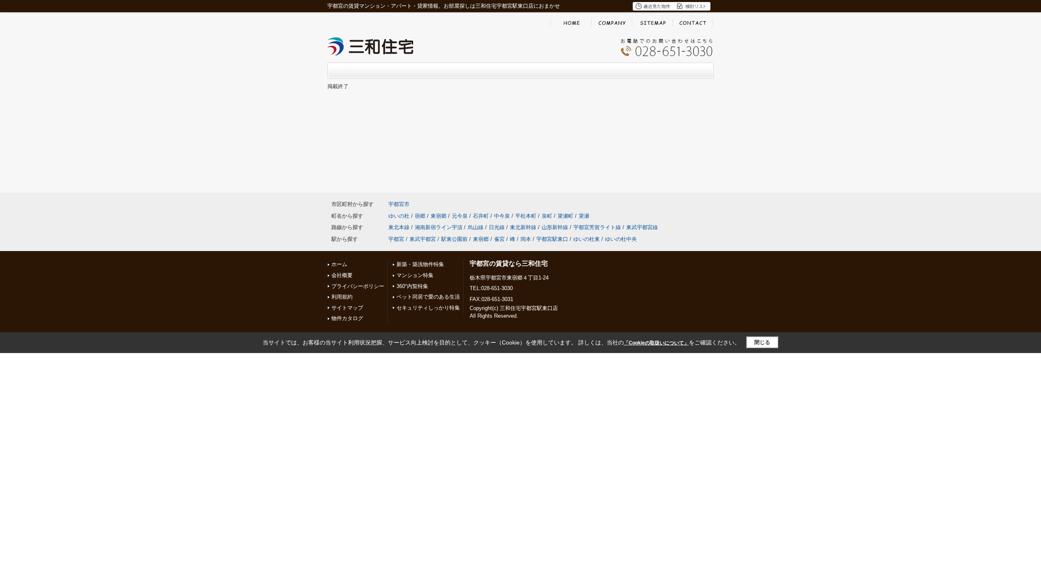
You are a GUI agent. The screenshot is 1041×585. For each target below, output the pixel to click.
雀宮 (499, 239)
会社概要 (342, 275)
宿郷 (420, 216)
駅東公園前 (454, 239)
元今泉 (460, 216)
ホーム (339, 264)
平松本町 (525, 216)
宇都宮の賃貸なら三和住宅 (509, 263)
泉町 (547, 216)
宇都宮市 (398, 204)
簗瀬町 (565, 216)
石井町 (481, 216)
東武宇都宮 (422, 239)
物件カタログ (347, 318)
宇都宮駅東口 (552, 239)
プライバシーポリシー (357, 286)
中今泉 (502, 216)
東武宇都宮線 (642, 227)
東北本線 (398, 227)
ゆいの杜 (398, 216)
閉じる (762, 342)
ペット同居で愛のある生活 (428, 297)
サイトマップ (347, 308)
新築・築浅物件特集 (420, 264)
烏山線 (475, 227)
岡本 (525, 239)
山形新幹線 (555, 227)
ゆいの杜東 (586, 239)
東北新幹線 (523, 227)
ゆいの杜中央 (621, 239)
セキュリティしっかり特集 (428, 308)
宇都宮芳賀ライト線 (597, 227)
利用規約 (342, 297)
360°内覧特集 (412, 286)
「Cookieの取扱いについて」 (656, 343)
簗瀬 (584, 216)
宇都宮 (396, 239)
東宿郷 (438, 216)
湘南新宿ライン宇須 (438, 227)
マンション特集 (414, 275)
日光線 (497, 227)
